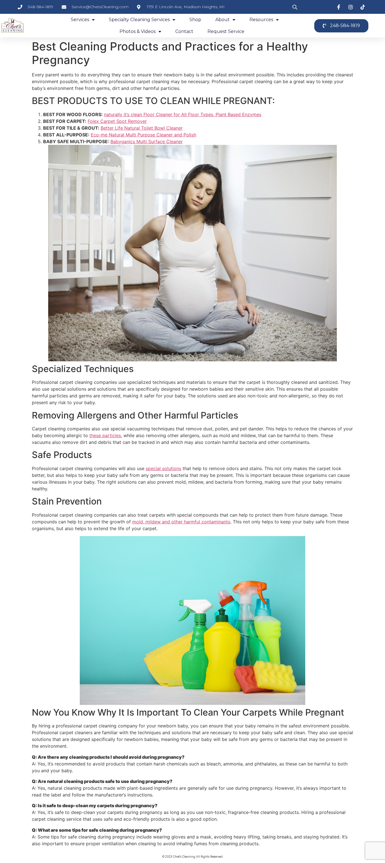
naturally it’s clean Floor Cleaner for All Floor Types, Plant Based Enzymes (182, 114)
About (222, 19)
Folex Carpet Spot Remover (117, 121)
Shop (195, 19)
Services (80, 19)
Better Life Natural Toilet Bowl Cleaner (142, 128)
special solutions (163, 468)
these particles (105, 435)
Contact (184, 31)
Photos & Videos (138, 31)
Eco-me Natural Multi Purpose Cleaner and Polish (143, 135)
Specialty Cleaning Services (139, 19)
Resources (261, 19)
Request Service (225, 31)
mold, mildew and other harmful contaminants (181, 522)
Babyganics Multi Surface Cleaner (146, 141)
